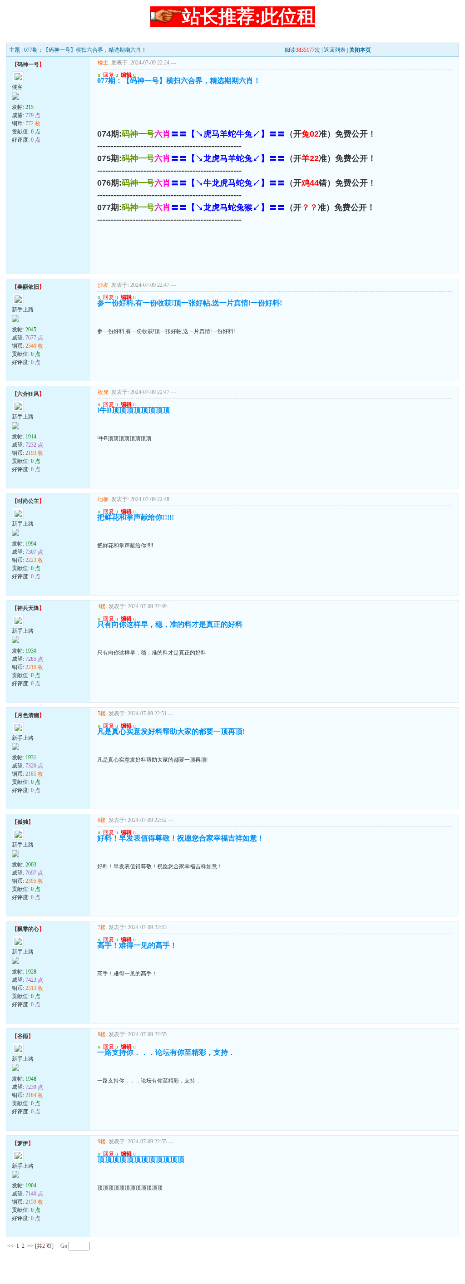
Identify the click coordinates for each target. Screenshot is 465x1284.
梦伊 (22, 1143)
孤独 (22, 822)
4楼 (102, 606)
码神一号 (28, 64)
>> (30, 1246)
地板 (103, 499)
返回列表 (335, 50)
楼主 (103, 62)
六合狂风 (28, 394)
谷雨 (22, 1036)
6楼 (102, 820)
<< (10, 1246)
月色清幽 (28, 715)
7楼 (102, 927)
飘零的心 (28, 929)
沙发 (103, 285)
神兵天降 (28, 608)
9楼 (102, 1141)
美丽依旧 (28, 287)
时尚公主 (28, 501)
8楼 (102, 1034)
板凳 (103, 392)
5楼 (102, 713)
